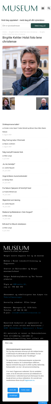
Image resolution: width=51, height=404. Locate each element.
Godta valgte (25, 390)
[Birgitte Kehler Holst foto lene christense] (25, 95)
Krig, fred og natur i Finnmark (13, 140)
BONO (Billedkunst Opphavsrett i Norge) (23, 328)
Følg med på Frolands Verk (12, 152)
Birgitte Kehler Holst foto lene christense (23, 32)
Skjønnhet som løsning (11, 200)
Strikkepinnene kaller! (10, 124)
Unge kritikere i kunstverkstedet (14, 176)
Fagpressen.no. (29, 380)
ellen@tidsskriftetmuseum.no (26, 313)
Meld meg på (40, 26)
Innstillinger (42, 402)
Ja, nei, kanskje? (8, 164)
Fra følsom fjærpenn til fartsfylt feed (16, 188)
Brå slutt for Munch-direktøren (14, 224)
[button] (43, 8)
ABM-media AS (19, 284)
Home (4, 32)
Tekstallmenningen (13, 297)
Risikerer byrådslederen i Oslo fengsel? (17, 212)
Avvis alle (13, 390)
